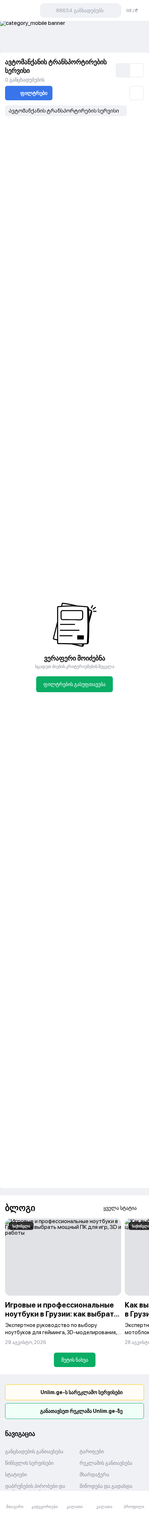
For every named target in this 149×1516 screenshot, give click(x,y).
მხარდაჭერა (94, 1474)
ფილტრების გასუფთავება (74, 684)
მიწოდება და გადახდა (106, 1486)
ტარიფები (92, 1451)
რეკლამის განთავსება (106, 1463)
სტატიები (16, 1474)
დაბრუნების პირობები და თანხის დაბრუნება (35, 1489)
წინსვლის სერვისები (29, 1463)
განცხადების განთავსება (34, 1451)
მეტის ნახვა (74, 1360)
